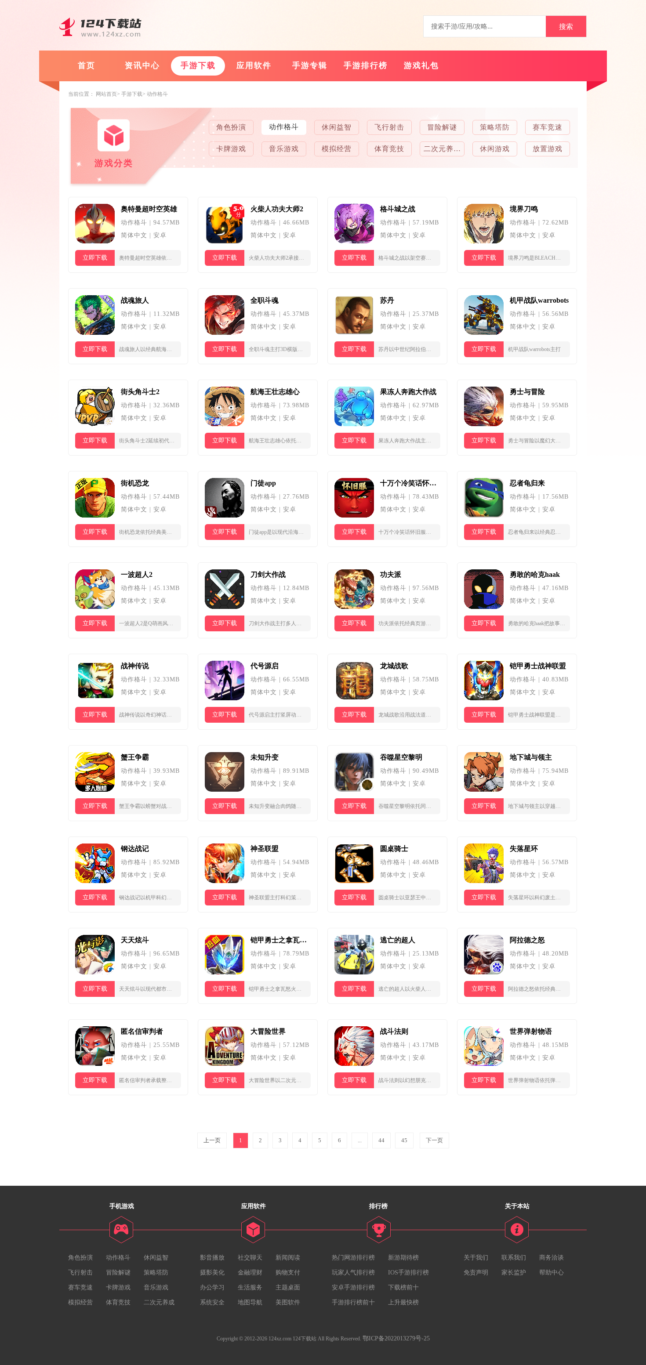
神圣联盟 (264, 848)
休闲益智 (337, 127)
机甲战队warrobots (539, 300)
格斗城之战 (397, 209)
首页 (86, 65)
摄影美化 (212, 1272)
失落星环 (524, 848)
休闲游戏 (495, 148)
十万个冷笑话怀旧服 (410, 483)
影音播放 (212, 1257)
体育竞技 (389, 148)
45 (404, 1140)
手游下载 (198, 65)
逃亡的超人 (397, 940)
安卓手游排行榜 (353, 1287)
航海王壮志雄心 (275, 391)
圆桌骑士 (394, 848)
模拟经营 (337, 148)
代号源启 (264, 666)
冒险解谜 (442, 127)
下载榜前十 (403, 1287)
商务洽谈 (551, 1257)
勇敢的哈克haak (535, 574)
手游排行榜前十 (353, 1302)
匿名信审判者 (142, 1031)
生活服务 (250, 1287)
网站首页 (106, 94)
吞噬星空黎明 (401, 757)
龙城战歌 (394, 666)
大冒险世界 (268, 1031)
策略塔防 (495, 127)
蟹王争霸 (135, 757)
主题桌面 (288, 1287)
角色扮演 (231, 127)
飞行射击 (389, 127)
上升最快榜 (403, 1302)
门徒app (263, 483)
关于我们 (476, 1257)
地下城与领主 (531, 757)
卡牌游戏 (231, 148)
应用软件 (254, 65)
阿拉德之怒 (527, 940)
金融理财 (250, 1272)
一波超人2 (136, 574)
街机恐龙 (135, 483)
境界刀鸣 (524, 209)
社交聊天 (250, 1257)
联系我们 (513, 1257)
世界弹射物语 (531, 1031)
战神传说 (135, 666)
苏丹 (387, 300)
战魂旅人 (135, 300)
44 (381, 1140)
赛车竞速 (548, 127)
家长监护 (513, 1272)
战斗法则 (394, 1031)
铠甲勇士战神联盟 (538, 666)
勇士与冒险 (527, 391)
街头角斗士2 (140, 391)
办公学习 (212, 1287)
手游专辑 (309, 65)
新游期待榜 (403, 1257)
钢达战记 (135, 848)
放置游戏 (548, 148)
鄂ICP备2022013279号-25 (396, 1338)
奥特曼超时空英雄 (149, 209)
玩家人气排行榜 (353, 1272)
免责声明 (476, 1272)
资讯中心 (142, 65)
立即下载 (95, 257)
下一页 (434, 1140)
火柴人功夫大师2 (276, 209)
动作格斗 (157, 94)
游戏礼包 (421, 65)
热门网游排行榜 (353, 1257)
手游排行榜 (366, 65)
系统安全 (212, 1302)
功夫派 (390, 574)
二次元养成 (442, 148)
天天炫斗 (135, 940)
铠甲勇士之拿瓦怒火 (280, 940)
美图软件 (288, 1302)
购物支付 (288, 1272)
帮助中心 (551, 1272)
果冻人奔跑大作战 (408, 391)
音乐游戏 (284, 148)
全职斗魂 (264, 300)
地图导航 (250, 1302)
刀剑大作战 (268, 574)
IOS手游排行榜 (408, 1272)
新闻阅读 (288, 1257)
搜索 (566, 26)
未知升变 (264, 757)
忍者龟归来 (527, 483)
